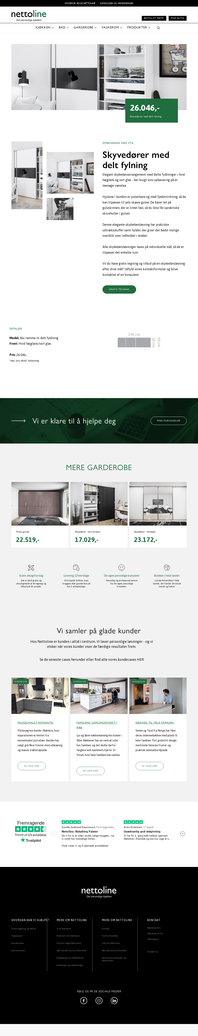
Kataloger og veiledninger (116, 3)
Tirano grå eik (22, 531)
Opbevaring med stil (118, 143)
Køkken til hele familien (155, 722)
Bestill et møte (154, 18)
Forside (105, 928)
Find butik (177, 18)
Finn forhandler (168, 420)
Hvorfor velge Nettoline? (69, 943)
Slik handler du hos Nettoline (71, 950)
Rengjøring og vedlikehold (70, 958)
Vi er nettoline (64, 928)
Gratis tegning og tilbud (23, 928)
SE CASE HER (31, 766)
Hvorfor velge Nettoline (80, 3)
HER (140, 659)
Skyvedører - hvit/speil (144, 531)
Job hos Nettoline (111, 943)
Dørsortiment (18, 950)
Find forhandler (110, 935)
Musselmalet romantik (36, 722)
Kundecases (17, 943)
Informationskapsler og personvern (114, 959)
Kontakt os (152, 951)
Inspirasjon (17, 935)
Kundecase (21, 681)
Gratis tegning (119, 289)
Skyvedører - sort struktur (88, 531)
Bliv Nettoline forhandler (114, 950)
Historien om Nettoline (68, 935)
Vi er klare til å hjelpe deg (74, 421)
